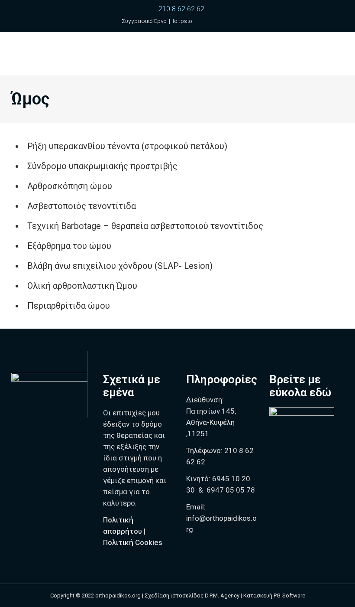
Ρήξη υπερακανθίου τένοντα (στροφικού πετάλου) (127, 146)
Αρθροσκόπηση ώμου (69, 186)
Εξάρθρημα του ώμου (69, 246)
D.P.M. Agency (222, 595)
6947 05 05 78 (231, 490)
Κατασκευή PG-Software (274, 595)
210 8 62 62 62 (181, 9)
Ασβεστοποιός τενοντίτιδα (81, 206)
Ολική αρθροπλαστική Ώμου (82, 286)
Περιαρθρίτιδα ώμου (68, 305)
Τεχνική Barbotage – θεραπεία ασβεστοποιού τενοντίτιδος (145, 226)
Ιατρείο (182, 21)
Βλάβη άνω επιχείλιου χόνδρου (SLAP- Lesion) (120, 266)
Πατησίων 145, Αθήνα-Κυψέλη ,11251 (211, 422)
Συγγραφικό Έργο (144, 21)
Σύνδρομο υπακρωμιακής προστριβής (102, 166)
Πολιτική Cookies (132, 542)
